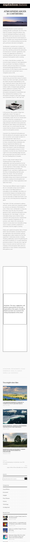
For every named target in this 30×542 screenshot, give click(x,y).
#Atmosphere (6, 368)
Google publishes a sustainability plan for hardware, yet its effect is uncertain (17, 523)
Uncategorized (6, 507)
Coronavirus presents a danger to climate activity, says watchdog (13, 403)
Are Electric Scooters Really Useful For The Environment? (18, 517)
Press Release (6, 498)
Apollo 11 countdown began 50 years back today (17, 529)
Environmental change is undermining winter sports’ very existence (15, 426)
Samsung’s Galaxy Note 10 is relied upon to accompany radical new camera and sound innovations (17, 536)
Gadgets (5, 495)
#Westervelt (14, 373)
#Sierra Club (6, 373)
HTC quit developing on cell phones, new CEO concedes (13, 463)
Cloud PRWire (6, 489)
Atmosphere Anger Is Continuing (15, 12)
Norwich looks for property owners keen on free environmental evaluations (14, 450)
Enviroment (5, 492)
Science (5, 501)
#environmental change (18, 368)
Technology (5, 504)
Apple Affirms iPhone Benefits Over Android (17, 467)
